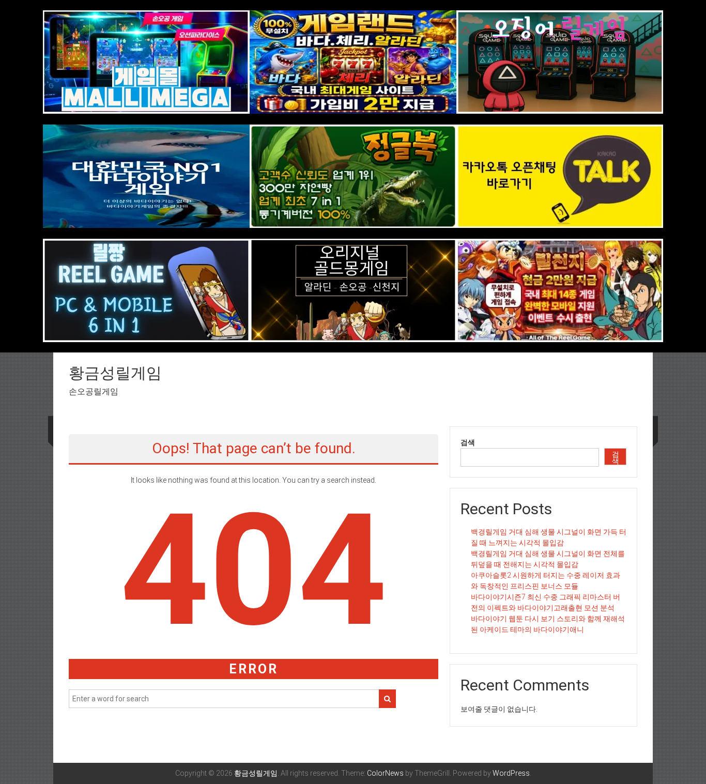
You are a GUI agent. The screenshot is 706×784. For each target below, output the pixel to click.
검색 (468, 442)
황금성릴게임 (115, 373)
